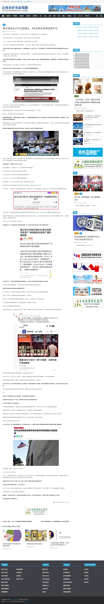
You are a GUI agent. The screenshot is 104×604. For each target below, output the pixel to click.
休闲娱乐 (91, 30)
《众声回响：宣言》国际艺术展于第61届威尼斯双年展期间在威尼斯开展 (87, 102)
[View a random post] (101, 16)
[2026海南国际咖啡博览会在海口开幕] (78, 125)
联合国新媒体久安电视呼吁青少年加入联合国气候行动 (87, 238)
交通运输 (91, 27)
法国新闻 (15, 16)
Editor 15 (14, 31)
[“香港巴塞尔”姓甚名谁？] (36, 531)
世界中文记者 (4, 572)
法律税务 (79, 27)
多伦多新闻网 (4, 575)
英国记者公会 (45, 585)
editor (85, 203)
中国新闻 (28, 16)
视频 (63, 16)
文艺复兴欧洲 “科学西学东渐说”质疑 (11, 545)
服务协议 (86, 579)
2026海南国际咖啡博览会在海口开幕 (92, 124)
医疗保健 (96, 27)
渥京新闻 (18, 575)
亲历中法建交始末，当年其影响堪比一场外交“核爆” (55, 521)
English (80, 16)
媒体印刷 (85, 33)
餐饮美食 (96, 30)
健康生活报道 (4, 582)
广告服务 (86, 575)
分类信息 (69, 16)
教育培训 (85, 30)
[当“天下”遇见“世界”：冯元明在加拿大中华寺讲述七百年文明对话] (78, 117)
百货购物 (91, 33)
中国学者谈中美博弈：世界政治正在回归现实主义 (60, 544)
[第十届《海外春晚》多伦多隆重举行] (88, 183)
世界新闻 (35, 16)
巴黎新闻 (8, 16)
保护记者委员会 (46, 579)
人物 (41, 16)
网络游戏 (96, 36)
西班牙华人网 (19, 579)
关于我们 (86, 569)
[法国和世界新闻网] (3, 16)
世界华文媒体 (4, 569)
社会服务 (79, 36)
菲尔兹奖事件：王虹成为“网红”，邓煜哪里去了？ (92, 140)
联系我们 (86, 572)
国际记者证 (45, 569)
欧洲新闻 (21, 16)
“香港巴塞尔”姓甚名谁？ (35, 544)
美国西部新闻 (4, 592)
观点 (45, 16)
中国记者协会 (45, 582)
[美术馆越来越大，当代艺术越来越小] (78, 133)
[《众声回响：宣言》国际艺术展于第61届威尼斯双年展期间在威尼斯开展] (88, 86)
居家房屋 (79, 33)
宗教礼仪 (97, 33)
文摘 (50, 16)
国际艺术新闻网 (5, 585)
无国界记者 (45, 588)
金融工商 (85, 27)
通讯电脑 (79, 30)
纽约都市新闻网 (5, 588)
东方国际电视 (66, 572)
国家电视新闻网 (67, 592)
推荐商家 (85, 36)
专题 (54, 16)
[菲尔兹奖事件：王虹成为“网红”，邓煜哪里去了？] (78, 141)
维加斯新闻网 (19, 569)
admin (85, 108)
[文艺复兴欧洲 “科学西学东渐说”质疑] (12, 531)
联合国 (44, 592)
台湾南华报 (19, 572)
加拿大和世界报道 (5, 579)
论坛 (75, 16)
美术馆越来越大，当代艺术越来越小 (23, 1)
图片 (59, 16)
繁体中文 (87, 16)
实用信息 (91, 36)
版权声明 (86, 582)
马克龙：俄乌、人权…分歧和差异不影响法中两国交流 (17, 521)
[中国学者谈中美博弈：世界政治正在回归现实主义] (60, 531)
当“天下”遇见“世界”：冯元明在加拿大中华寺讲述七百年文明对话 (92, 116)
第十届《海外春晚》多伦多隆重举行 (87, 198)
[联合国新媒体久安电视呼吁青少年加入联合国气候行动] (88, 223)
